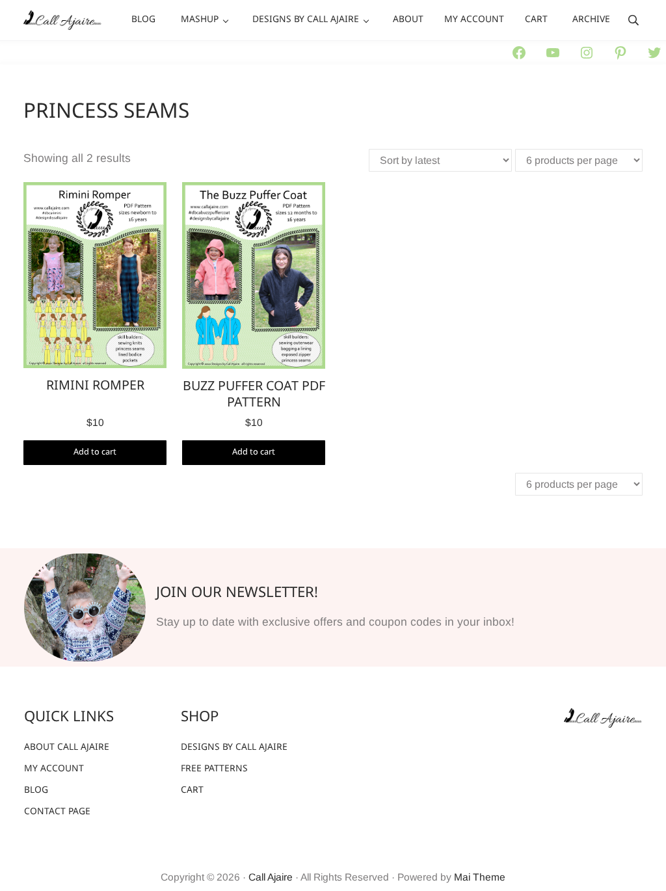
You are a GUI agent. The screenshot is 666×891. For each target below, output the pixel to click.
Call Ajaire (270, 877)
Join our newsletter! (237, 593)
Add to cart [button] (94, 452)
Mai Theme (479, 877)
